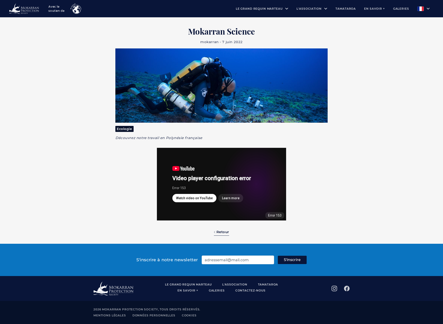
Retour (222, 232)
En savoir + (374, 8)
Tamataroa (345, 8)
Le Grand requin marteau (188, 284)
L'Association (234, 284)
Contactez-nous (250, 290)
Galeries (401, 8)
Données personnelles (153, 315)
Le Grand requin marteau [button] (260, 8)
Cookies (189, 315)
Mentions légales (109, 315)
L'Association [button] (309, 8)
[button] (423, 9)
